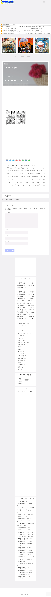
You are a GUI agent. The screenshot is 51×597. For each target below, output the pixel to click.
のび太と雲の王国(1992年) (24, 554)
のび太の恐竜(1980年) (23, 578)
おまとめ (20, 383)
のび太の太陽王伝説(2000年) (25, 538)
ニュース (20, 369)
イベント (20, 335)
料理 (19, 366)
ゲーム (19, 353)
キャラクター (21, 348)
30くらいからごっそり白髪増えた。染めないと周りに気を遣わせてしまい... (28, 173)
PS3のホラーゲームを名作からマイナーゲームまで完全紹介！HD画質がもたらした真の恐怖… (23, 28)
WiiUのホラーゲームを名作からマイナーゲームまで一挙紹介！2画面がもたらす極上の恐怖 (23, 26)
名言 (19, 362)
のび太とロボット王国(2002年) (26, 534)
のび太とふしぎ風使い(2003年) (26, 532)
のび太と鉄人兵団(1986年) (24, 567)
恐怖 (19, 349)
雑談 (19, 367)
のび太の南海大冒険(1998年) (25, 541)
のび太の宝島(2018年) (23, 501)
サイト (7, 241)
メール (7, 235)
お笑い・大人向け (22, 342)
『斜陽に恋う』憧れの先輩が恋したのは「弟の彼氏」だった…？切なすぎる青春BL (21, 30)
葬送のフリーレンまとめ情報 (25, 392)
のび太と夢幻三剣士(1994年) (25, 550)
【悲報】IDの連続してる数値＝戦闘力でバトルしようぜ (22, 165)
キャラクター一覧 (22, 325)
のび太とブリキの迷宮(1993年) (25, 552)
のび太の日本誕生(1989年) (24, 561)
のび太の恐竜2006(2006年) (25, 527)
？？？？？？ (28, 318)
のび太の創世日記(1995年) (24, 549)
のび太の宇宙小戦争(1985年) (25, 569)
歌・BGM (20, 337)
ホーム (5, 63)
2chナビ (20, 381)
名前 (6, 230)
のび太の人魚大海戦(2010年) (25, 518)
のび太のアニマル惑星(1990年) (25, 559)
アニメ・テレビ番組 (23, 340)
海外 (19, 346)
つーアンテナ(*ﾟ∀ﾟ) (23, 380)
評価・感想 (20, 344)
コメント (8, 212)
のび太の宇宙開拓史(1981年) (25, 576)
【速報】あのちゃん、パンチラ (9, 24)
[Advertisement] (25, 13)
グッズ (19, 351)
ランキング (20, 364)
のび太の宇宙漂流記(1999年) (25, 540)
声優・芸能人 (21, 355)
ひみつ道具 (20, 358)
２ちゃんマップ (22, 378)
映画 (19, 338)
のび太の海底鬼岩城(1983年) (25, 572)
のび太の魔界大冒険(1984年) (25, 570)
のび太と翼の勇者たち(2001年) (25, 536)
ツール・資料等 (22, 357)
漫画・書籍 (20, 360)
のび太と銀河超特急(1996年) (25, 547)
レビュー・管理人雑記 (23, 333)
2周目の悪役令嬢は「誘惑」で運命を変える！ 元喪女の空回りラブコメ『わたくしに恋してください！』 (26, 31)
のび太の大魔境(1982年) (24, 574)
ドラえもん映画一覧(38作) (24, 323)
